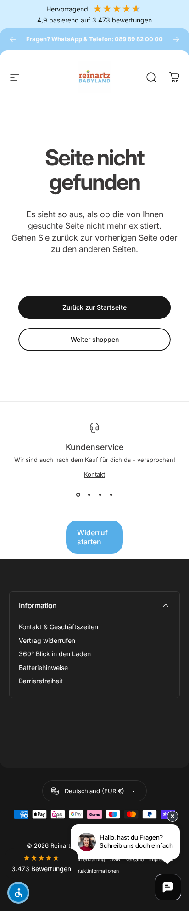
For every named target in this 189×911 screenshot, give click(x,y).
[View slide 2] (88, 494)
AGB (115, 859)
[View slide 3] (100, 494)
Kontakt (94, 474)
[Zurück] (13, 39)
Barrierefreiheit (41, 681)
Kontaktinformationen (95, 871)
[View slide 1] (77, 494)
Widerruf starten (92, 537)
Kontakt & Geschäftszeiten (58, 627)
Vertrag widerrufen (47, 640)
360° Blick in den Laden (55, 654)
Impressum (161, 859)
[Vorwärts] (176, 39)
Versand (135, 859)
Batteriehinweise (43, 667)
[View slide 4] (111, 494)
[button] (41, 863)
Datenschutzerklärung (80, 859)
